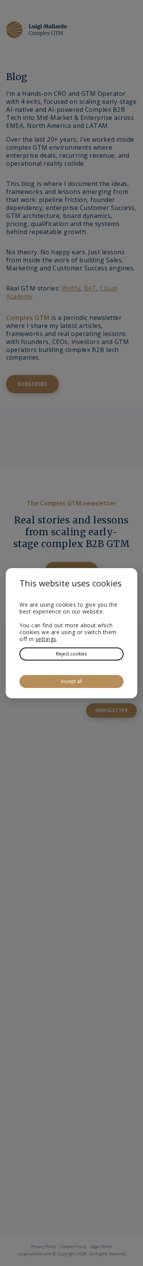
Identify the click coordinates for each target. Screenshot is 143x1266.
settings (45, 639)
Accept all (71, 681)
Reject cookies (71, 654)
